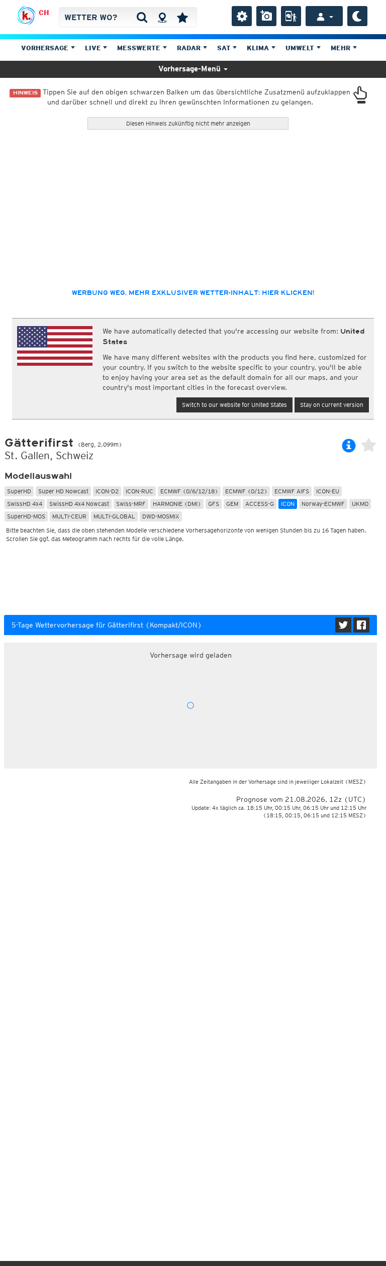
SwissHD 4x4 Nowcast (79, 503)
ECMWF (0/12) (246, 491)
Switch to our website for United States (234, 404)
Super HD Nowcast (63, 491)
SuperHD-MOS (26, 516)
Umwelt (300, 48)
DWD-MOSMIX (160, 516)
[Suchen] (142, 17)
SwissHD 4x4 (24, 503)
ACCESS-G (259, 503)
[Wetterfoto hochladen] (266, 16)
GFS (213, 503)
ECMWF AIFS (291, 491)
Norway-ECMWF (323, 503)
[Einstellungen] (242, 16)
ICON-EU (327, 491)
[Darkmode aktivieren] (357, 16)
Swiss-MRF (131, 503)
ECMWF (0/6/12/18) (189, 491)
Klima (259, 48)
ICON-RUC (139, 491)
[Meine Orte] (182, 17)
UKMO (360, 503)
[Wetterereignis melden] (291, 16)
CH (44, 13)
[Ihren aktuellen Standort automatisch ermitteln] (162, 17)
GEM (232, 503)
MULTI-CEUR (69, 516)
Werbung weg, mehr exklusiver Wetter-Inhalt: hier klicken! (193, 292)
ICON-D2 (107, 491)
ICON (288, 503)
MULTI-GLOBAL (114, 516)
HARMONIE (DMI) (177, 503)
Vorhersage (45, 48)
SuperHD (19, 491)
